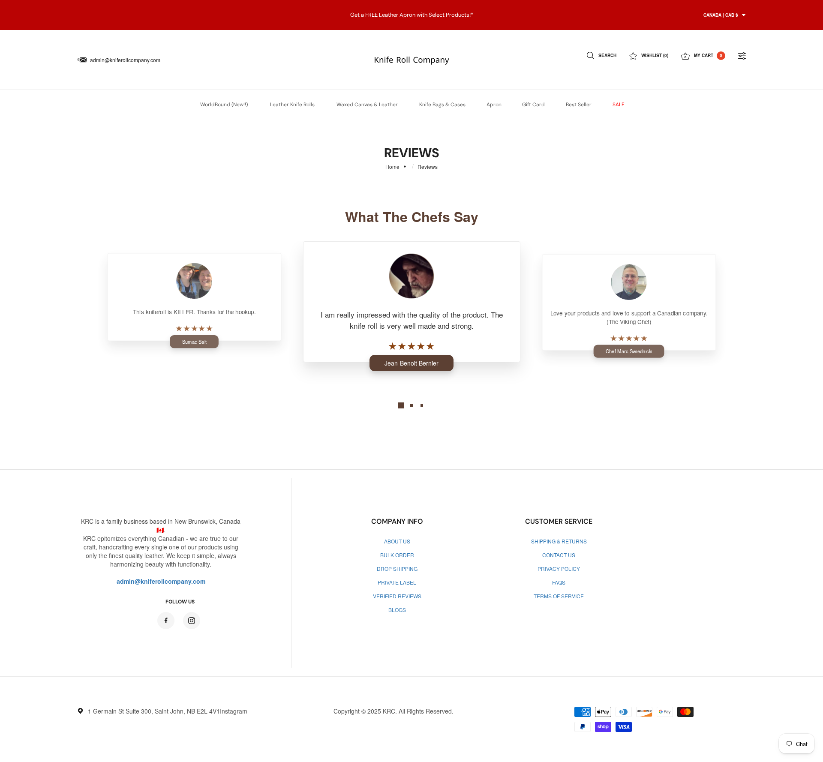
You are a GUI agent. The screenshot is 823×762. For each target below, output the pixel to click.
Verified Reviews (397, 596)
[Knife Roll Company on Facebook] (165, 620)
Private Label (397, 582)
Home (392, 166)
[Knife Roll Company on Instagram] (191, 620)
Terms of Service (559, 596)
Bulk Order (397, 554)
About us (397, 541)
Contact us (558, 554)
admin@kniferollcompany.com (125, 59)
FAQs (558, 582)
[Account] (742, 56)
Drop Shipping (397, 568)
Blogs (397, 609)
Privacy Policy (559, 568)
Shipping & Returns (559, 541)
